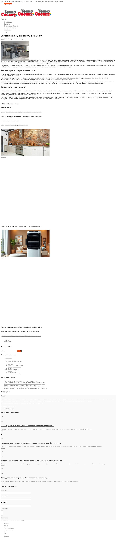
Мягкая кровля (12, 372)
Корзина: (8, 4)
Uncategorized (8, 358)
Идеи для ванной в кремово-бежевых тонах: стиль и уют (20, 385)
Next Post (6, 340)
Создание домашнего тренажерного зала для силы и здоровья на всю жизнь (25, 388)
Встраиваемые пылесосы (15, 361)
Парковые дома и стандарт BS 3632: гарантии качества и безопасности (24, 382)
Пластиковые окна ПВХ (14, 373)
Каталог (7, 24)
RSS (5, 533)
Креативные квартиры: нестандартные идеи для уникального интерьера (24, 386)
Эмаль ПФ (10, 368)
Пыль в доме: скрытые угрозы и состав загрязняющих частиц (21, 381)
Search (19, 350)
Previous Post (8, 341)
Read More (3, 430)
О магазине (8, 22)
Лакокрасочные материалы (11, 362)
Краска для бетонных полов (15, 365)
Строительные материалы (11, 369)
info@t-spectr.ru (9, 408)
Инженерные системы (10, 360)
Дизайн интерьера (13, 103)
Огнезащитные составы (14, 367)
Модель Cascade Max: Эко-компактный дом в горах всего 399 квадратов (24, 384)
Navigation (3, 19)
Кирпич (10, 371)
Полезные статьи (10, 28)
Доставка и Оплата (11, 26)
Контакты (7, 30)
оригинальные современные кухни (62, 79)
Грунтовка (10, 364)
